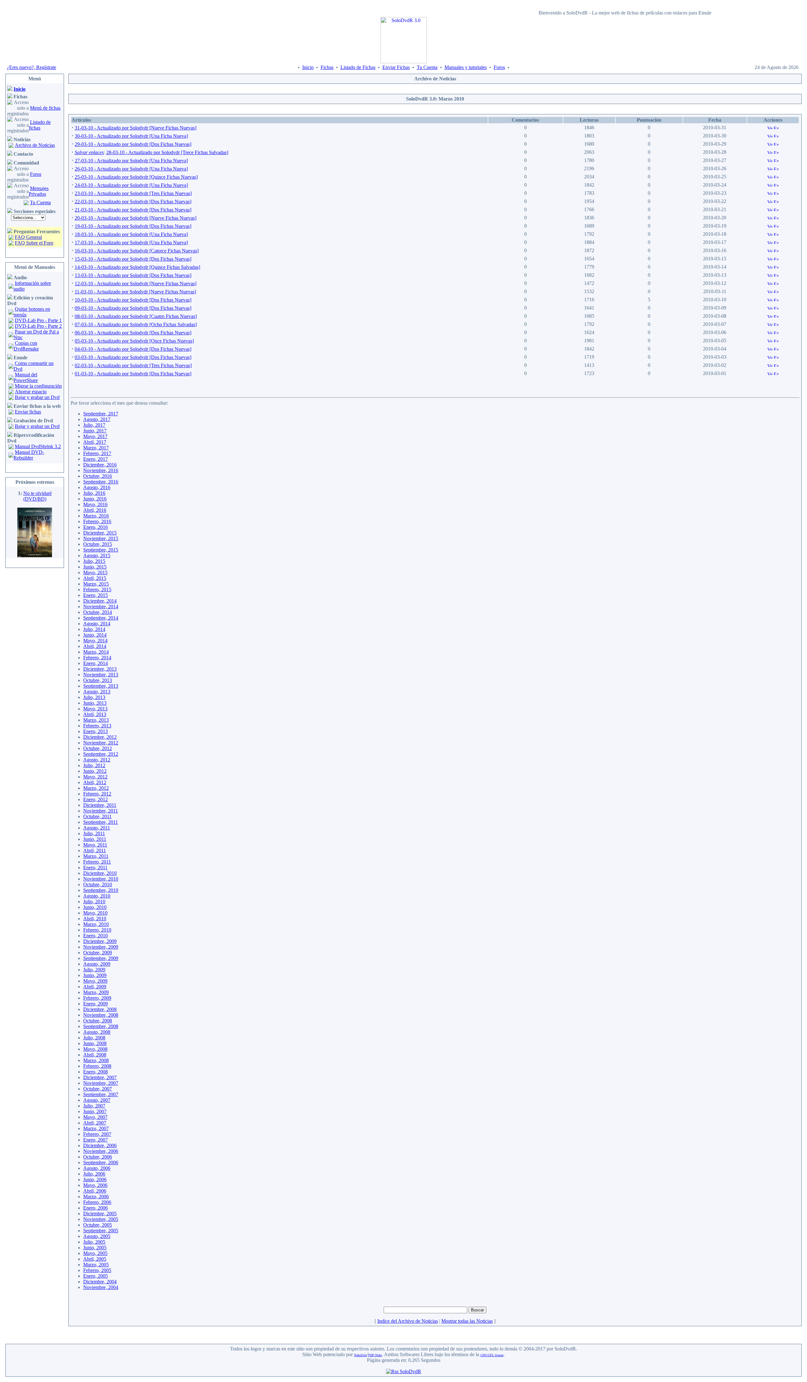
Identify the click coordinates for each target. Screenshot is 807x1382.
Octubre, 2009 (97, 952)
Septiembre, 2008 (100, 1026)
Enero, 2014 (95, 663)
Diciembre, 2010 (100, 873)
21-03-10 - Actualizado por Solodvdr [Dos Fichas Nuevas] (133, 209)
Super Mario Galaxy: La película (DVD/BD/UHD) (35, 553)
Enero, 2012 (95, 799)
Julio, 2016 (94, 493)
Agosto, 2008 (96, 1032)
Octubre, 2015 (97, 544)
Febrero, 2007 (97, 1134)
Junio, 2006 (95, 1179)
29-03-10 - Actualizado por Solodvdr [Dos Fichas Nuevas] (133, 144)
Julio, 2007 (94, 1105)
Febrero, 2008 (97, 1066)
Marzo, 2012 (96, 788)
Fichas (327, 67)
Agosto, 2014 (96, 623)
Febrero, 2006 (97, 1202)
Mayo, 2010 (95, 913)
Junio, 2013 (95, 703)
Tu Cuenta (427, 67)
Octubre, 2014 (97, 612)
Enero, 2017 (95, 459)
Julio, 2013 (94, 697)
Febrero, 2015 (97, 589)
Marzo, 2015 (96, 584)
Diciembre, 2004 (100, 1281)
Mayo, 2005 (95, 1253)
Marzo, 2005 (96, 1264)
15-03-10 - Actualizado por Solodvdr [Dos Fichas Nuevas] (133, 259)
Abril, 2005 (94, 1259)
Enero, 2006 (95, 1208)
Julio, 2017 (94, 425)
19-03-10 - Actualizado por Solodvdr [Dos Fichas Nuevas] (133, 226)
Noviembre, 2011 (100, 810)
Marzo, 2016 (96, 515)
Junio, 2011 (94, 839)
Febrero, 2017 (97, 453)
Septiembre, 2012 (100, 754)
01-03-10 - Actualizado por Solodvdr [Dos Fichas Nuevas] (133, 373)
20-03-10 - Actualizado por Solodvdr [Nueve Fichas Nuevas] (135, 218)
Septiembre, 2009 (100, 958)
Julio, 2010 (94, 901)
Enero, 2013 (95, 731)
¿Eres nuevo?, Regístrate (31, 67)
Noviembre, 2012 (100, 742)
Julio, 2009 (94, 969)
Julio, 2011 (94, 833)
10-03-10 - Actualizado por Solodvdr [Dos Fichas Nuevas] (133, 300)
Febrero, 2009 (97, 998)
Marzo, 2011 (95, 856)
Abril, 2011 (94, 850)
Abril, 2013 (94, 714)
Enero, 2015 (95, 595)
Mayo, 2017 (95, 436)
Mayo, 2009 (95, 981)
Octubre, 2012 (97, 748)
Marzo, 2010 (96, 924)
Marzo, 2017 (96, 447)
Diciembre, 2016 (100, 464)
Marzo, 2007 (96, 1128)
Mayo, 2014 (95, 640)
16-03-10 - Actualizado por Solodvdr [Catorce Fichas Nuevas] (137, 250)
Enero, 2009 (95, 1003)
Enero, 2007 (95, 1139)
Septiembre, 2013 (100, 686)
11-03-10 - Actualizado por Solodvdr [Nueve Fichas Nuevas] (135, 291)
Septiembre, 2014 (100, 618)
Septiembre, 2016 (100, 481)
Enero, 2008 (95, 1071)
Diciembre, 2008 (100, 1009)
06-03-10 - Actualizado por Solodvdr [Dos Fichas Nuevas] (133, 332)
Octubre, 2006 (97, 1156)
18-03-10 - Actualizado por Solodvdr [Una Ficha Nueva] (131, 234)
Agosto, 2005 (96, 1236)
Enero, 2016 (95, 527)
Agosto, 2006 (96, 1168)
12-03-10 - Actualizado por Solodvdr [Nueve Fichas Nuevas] (135, 283)
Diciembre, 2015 (100, 532)
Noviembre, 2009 (100, 947)
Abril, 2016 (94, 510)
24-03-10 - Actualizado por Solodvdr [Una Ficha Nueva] (131, 185)
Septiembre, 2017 (100, 413)
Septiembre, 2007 (100, 1094)
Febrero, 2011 (97, 861)
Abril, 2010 (94, 918)
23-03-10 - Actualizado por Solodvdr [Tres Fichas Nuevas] (133, 193)
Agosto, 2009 (96, 964)
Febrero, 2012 (97, 793)
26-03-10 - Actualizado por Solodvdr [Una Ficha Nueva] (131, 168)
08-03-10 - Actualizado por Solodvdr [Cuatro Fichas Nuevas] (136, 316)
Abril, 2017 (94, 442)
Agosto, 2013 (96, 691)
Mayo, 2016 (95, 504)
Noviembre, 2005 (100, 1219)
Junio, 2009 (95, 975)
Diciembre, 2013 (100, 669)
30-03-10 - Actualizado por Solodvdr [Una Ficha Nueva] (131, 136)
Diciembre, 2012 (100, 737)
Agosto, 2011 (96, 827)
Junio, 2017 (95, 430)
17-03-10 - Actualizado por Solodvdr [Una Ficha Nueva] (131, 242)
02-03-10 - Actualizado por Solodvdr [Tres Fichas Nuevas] (133, 365)
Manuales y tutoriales (465, 67)
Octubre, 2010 (97, 884)
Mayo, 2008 (95, 1049)
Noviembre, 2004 (100, 1287)
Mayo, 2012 (95, 776)
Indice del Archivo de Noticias (407, 1321)
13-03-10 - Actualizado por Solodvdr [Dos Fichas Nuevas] (133, 275)
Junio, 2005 (95, 1247)
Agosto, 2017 (96, 419)
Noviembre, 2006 (100, 1151)
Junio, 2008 (95, 1043)
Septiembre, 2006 (100, 1162)
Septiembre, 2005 (100, 1230)
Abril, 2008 (94, 1054)
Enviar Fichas (396, 67)
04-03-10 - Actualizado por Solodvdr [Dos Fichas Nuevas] (133, 349)
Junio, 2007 (95, 1111)
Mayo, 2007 (95, 1117)
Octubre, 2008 (97, 1020)
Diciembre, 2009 (100, 941)
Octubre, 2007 (97, 1088)
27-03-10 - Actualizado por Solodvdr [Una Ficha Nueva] (131, 160)
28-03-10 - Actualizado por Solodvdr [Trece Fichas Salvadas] (167, 152)
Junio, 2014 (95, 635)
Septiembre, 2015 (100, 549)
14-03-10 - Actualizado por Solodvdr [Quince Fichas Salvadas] (137, 267)
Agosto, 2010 (96, 896)
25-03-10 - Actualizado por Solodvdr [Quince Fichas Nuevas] (136, 177)
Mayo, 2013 (95, 708)
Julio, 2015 (94, 561)
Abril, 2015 (94, 578)
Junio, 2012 (95, 771)
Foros (499, 67)
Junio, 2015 (95, 567)
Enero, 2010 (95, 935)
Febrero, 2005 (97, 1270)
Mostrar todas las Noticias (467, 1321)
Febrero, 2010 (97, 930)
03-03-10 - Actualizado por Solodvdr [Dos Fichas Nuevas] (133, 357)
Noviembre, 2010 (100, 879)
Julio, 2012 (94, 765)
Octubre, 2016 (97, 476)
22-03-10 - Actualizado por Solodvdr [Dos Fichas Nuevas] (133, 201)
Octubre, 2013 (97, 680)
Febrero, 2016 (97, 521)
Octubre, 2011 (97, 816)
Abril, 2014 (94, 646)
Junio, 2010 (95, 907)
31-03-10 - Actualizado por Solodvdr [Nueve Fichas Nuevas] (135, 127)
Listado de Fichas (357, 67)
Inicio (308, 67)
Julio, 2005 (94, 1242)
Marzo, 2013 (96, 720)
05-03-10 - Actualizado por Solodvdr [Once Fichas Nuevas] (134, 341)
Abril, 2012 (94, 782)
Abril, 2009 (94, 986)
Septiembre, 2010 (100, 890)
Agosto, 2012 (96, 759)
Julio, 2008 (94, 1037)
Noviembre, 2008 (100, 1015)
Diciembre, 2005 (100, 1213)
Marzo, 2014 (96, 652)
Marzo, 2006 (96, 1196)
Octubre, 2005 (97, 1225)
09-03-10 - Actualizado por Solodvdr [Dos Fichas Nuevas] (133, 308)
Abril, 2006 (94, 1191)
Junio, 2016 (95, 498)
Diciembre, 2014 (100, 601)
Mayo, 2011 (95, 844)
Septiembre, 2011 (100, 822)
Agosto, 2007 (96, 1100)
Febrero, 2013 (97, 725)
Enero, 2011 (95, 867)
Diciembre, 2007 (100, 1077)
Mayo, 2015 (95, 572)
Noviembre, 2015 (100, 538)
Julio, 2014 (94, 629)
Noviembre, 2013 (100, 674)
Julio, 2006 (94, 1174)
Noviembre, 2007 (100, 1083)
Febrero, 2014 (97, 657)
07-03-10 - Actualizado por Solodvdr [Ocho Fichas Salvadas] (136, 324)
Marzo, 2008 (96, 1060)
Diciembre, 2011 (99, 805)
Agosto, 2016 (96, 487)
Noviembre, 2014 (100, 606)
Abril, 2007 (94, 1122)
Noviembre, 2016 (100, 470)
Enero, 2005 (95, 1276)
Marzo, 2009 (96, 992)
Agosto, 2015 (96, 555)
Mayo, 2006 (95, 1185)
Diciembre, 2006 (100, 1145)
